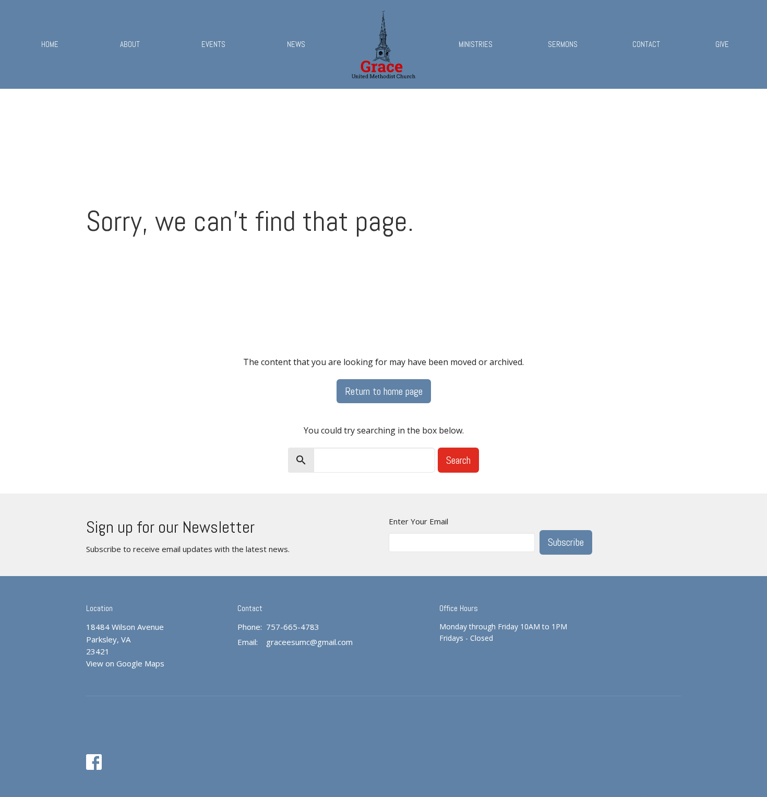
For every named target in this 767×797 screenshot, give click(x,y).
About (130, 44)
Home (49, 44)
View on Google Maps (125, 663)
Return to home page (384, 391)
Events (213, 44)
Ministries (476, 44)
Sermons (563, 44)
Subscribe (566, 542)
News (296, 44)
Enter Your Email (418, 521)
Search (458, 460)
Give (722, 44)
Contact (646, 44)
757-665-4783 (292, 627)
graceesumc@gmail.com (309, 642)
